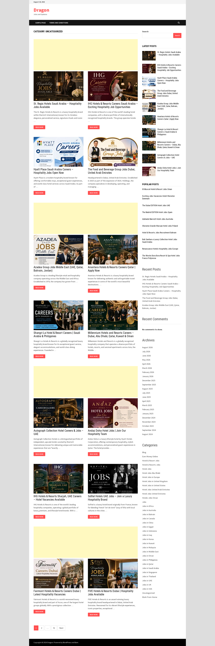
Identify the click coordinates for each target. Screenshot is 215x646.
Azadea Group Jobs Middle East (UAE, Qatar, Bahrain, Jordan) (168, 106)
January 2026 (147, 376)
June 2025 (146, 397)
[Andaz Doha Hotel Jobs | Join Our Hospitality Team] (149, 168)
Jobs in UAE (147, 580)
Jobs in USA (147, 589)
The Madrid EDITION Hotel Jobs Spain (157, 212)
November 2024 (148, 422)
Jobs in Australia (149, 510)
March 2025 (147, 405)
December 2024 (148, 417)
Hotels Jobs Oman (150, 498)
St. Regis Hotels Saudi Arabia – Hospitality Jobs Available (169, 53)
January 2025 (147, 413)
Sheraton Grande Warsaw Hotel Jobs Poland (160, 226)
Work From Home (149, 597)
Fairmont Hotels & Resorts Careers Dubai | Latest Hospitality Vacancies (57, 592)
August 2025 (147, 388)
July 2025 (146, 393)
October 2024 (148, 426)
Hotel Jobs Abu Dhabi (151, 473)
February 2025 (148, 409)
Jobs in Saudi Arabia (150, 568)
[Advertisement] (86, 54)
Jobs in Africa (148, 506)
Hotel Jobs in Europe (151, 477)
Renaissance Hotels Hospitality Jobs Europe (160, 249)
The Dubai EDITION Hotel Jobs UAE (156, 205)
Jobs (144, 502)
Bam (76, 642)
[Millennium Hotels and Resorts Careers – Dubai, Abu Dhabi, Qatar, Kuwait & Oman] (149, 142)
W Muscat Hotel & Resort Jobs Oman (157, 189)
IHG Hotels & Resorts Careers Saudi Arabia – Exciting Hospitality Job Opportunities (113, 105)
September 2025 (149, 384)
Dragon (41, 10)
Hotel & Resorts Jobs (151, 464)
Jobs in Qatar (147, 564)
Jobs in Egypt (148, 526)
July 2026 (146, 351)
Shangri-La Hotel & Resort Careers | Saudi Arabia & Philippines (167, 132)
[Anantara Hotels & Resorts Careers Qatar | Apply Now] (149, 116)
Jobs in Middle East (150, 551)
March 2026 (147, 368)
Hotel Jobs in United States (153, 485)
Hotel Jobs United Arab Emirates (156, 489)
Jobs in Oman (148, 555)
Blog (144, 452)
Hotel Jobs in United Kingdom (155, 481)
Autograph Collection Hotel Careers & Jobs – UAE (168, 156)
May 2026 (146, 359)
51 (54, 628)
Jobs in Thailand (149, 576)
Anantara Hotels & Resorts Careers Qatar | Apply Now (168, 117)
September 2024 (149, 430)
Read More (40, 127)
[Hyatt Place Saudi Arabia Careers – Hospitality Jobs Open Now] (149, 78)
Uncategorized (148, 593)
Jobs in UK (146, 584)
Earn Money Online (150, 456)
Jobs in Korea (148, 539)
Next (61, 628)
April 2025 (146, 401)
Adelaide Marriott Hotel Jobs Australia (157, 219)
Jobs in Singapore (149, 572)
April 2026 (146, 364)
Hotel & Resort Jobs (150, 460)
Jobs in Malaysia (149, 547)
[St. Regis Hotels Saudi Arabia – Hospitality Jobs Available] (149, 52)
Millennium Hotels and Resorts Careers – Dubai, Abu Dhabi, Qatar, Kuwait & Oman (111, 334)
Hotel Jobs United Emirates (154, 493)
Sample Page (40, 23)
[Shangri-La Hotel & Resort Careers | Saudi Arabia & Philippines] (149, 129)
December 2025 (148, 380)
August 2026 (147, 347)
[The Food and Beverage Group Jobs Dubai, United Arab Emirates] (149, 91)
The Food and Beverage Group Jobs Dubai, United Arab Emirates (111, 171)
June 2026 (146, 355)
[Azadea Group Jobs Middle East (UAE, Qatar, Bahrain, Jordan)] (149, 104)
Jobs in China (147, 522)
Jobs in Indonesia (149, 531)
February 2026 (148, 372)
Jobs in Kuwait (148, 543)
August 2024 (147, 434)
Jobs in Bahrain (148, 514)
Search (145, 31)
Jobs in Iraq (147, 535)
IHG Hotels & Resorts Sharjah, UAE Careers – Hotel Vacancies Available (57, 498)
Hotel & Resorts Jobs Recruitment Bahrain (159, 232)
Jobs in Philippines (150, 560)
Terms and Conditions (58, 23)
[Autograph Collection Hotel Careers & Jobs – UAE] (149, 155)
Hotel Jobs (146, 469)
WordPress (67, 642)
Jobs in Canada (148, 518)
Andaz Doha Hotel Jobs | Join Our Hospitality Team (169, 169)
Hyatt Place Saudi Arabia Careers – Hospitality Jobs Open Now (53, 171)
